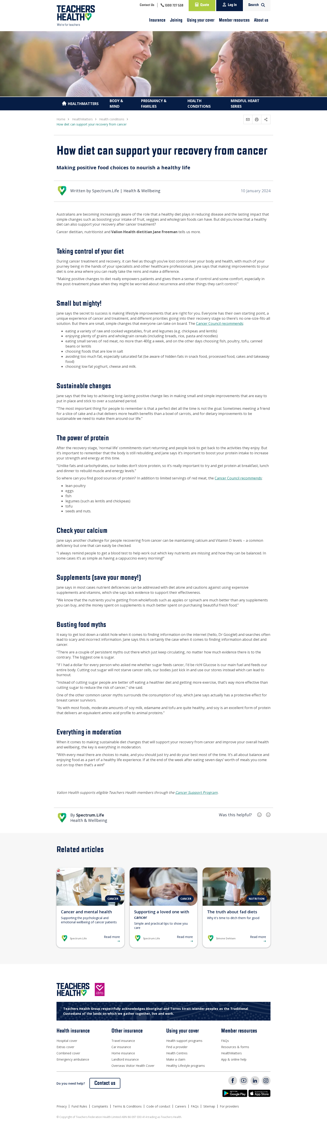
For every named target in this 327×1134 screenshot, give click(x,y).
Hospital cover (67, 1041)
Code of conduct (158, 1106)
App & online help (233, 1059)
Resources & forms (235, 1047)
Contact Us (147, 5)
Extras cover (65, 1047)
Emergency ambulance (73, 1059)
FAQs (225, 1041)
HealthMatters (83, 103)
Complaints (100, 1106)
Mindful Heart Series (245, 103)
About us (261, 20)
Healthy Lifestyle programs (185, 1065)
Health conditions (199, 103)
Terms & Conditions (127, 1106)
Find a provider (177, 1047)
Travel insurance (123, 1041)
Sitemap (209, 1106)
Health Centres (177, 1053)
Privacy (62, 1106)
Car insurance (121, 1047)
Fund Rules (79, 1106)
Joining (176, 20)
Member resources (234, 20)
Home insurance (123, 1053)
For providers (229, 1106)
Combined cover (68, 1053)
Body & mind (116, 103)
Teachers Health (76, 15)
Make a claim (175, 1059)
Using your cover (200, 20)
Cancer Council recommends (219, 323)
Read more (112, 937)
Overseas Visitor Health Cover (132, 1065)
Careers (180, 1106)
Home (61, 119)
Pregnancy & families (153, 103)
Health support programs (184, 1041)
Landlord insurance (125, 1059)
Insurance (157, 20)
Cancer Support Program (196, 792)
